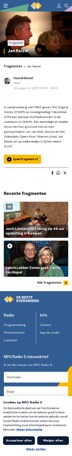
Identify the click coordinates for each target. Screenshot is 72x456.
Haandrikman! (23, 78)
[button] (5, 5)
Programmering (15, 325)
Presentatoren (14, 332)
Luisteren (10, 340)
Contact (45, 325)
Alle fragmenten (49, 282)
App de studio (50, 332)
